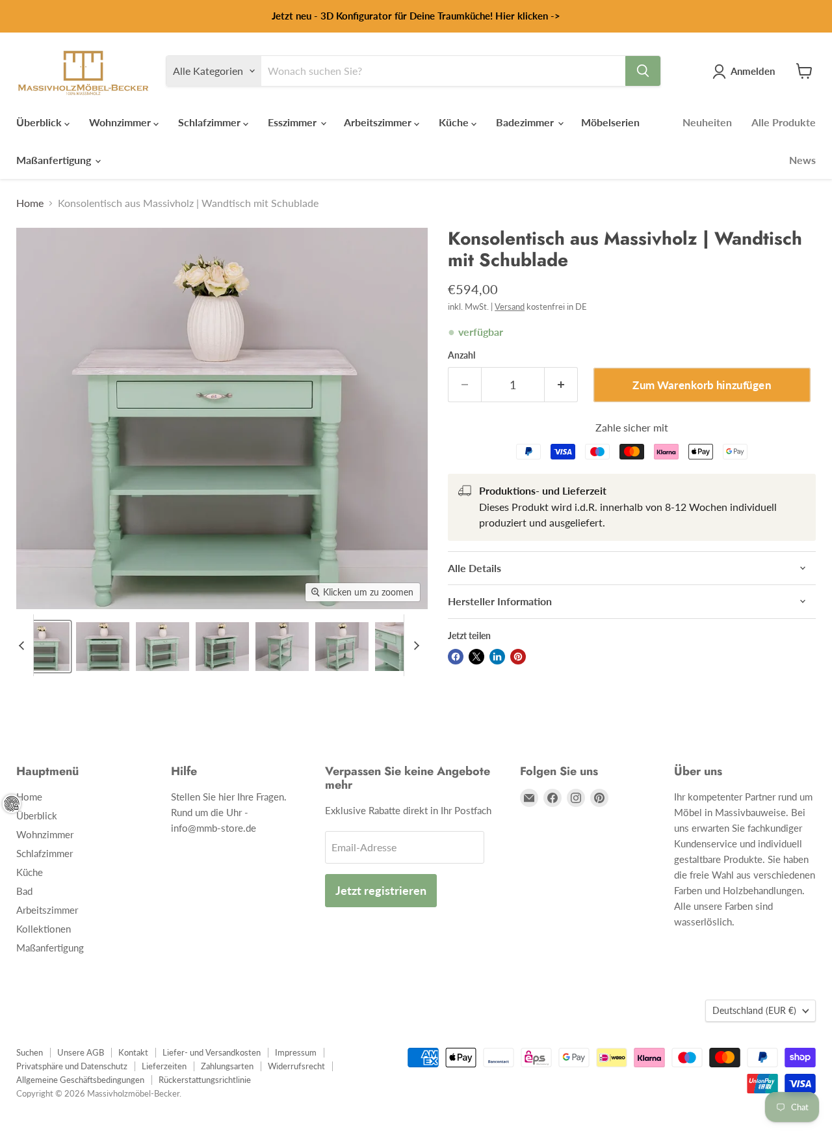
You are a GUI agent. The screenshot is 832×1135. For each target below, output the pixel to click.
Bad (24, 891)
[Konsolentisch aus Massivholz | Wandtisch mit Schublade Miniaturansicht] (43, 646)
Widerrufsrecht (296, 1066)
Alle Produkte (783, 122)
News (802, 160)
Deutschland (754, 1010)
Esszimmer (293, 122)
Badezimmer (526, 122)
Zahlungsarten (227, 1066)
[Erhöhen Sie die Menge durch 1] (561, 385)
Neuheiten (707, 122)
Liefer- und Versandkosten (211, 1052)
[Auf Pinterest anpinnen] (518, 656)
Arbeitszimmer (379, 122)
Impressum (296, 1052)
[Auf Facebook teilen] (455, 656)
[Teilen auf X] (476, 656)
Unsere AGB (80, 1052)
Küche (455, 122)
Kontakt (133, 1052)
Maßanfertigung (55, 160)
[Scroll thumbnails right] (414, 645)
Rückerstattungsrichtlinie (205, 1079)
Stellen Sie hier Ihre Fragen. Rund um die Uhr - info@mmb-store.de (229, 812)
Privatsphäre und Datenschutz (71, 1066)
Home (30, 203)
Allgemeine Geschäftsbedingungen (80, 1079)
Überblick (40, 122)
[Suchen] (642, 71)
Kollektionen (43, 929)
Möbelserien (610, 122)
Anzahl (461, 355)
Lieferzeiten (164, 1066)
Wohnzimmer (121, 122)
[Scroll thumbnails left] (23, 645)
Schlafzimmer (210, 122)
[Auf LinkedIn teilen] (497, 656)
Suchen (29, 1052)
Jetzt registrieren (380, 890)
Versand (510, 306)
